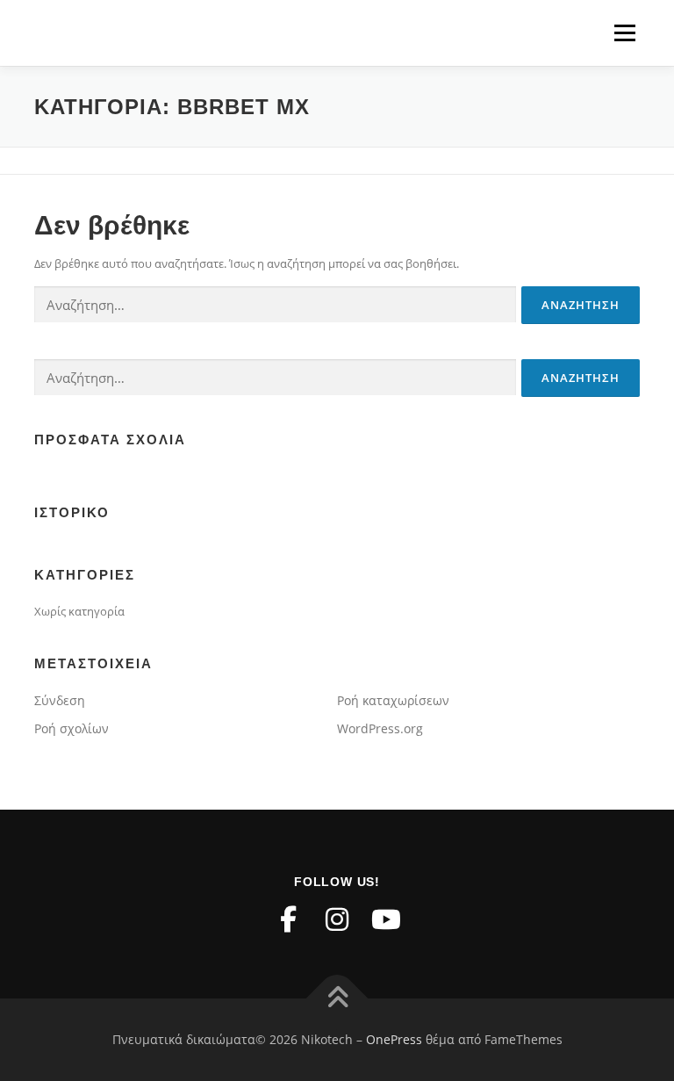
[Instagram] (337, 919)
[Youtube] (386, 919)
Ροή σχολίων (71, 728)
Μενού (624, 32)
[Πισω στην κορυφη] (337, 999)
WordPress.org (380, 728)
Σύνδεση (59, 700)
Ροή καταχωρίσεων (393, 700)
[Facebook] (288, 919)
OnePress (394, 1039)
